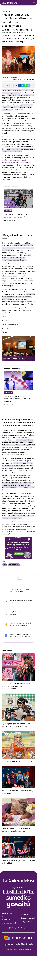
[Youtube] (18, 928)
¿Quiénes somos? (8, 913)
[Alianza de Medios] (18, 944)
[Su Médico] (18, 897)
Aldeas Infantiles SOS (14, 564)
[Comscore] (18, 938)
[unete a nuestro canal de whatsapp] (18, 548)
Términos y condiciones (6, 918)
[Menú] (34, 2)
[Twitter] (12, 928)
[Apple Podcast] (27, 928)
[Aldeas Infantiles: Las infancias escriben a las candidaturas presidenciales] (19, 85)
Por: (10, 77)
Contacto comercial (28, 918)
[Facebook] (10, 928)
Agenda (5, 564)
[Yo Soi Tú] (18, 904)
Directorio (24, 914)
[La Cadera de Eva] (9, 3)
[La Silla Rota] (18, 892)
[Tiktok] (21, 928)
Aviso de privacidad (9, 923)
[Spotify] (24, 928)
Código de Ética (26, 922)
